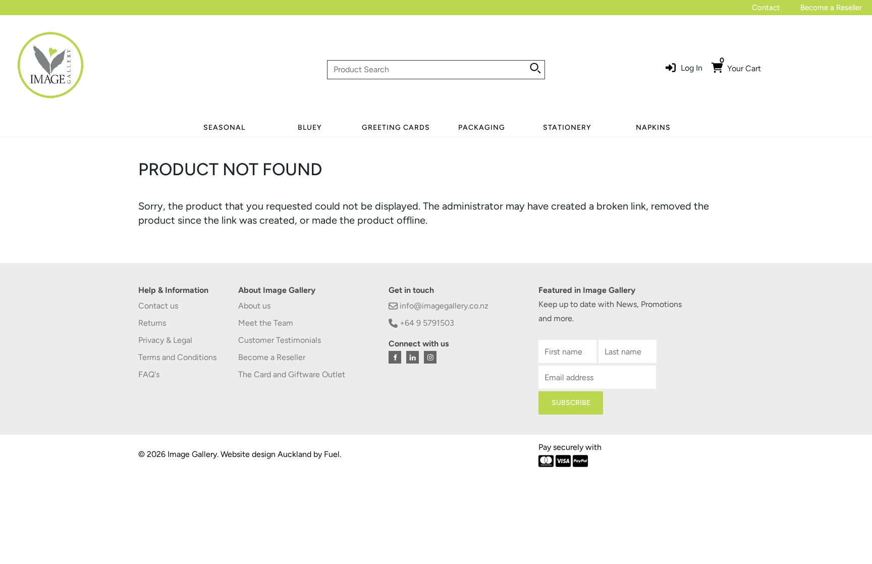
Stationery (567, 127)
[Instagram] (430, 357)
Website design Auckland (266, 454)
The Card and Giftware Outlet (291, 374)
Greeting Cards (396, 127)
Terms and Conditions (177, 357)
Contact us (158, 306)
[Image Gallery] (50, 69)
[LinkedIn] (412, 357)
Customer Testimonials (279, 340)
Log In (691, 68)
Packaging (481, 127)
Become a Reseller (831, 7)
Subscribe (571, 402)
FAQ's (148, 374)
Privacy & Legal (165, 340)
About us (254, 306)
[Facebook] (395, 357)
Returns (152, 323)
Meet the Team (265, 323)
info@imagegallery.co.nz (443, 306)
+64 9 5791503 (426, 323)
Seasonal (224, 127)
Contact (766, 7)
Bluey (310, 127)
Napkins (653, 127)
